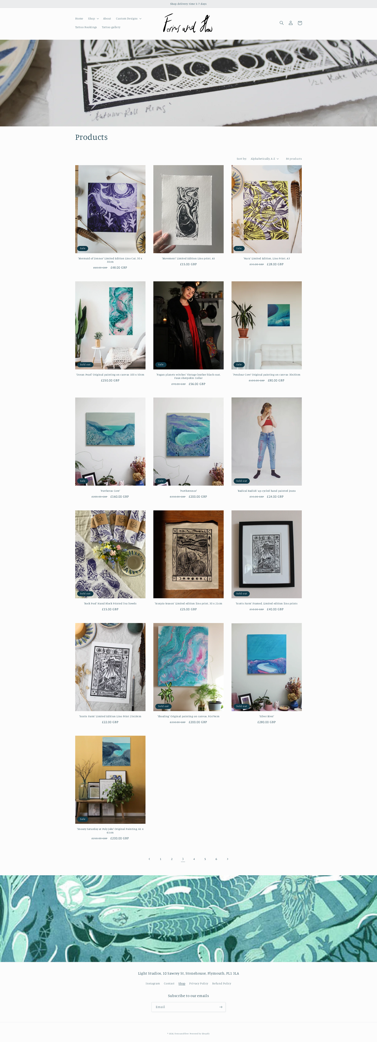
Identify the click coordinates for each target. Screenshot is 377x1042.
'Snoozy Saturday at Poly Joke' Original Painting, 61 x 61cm (110, 830)
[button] (93, 18)
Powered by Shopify (200, 1033)
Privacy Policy (198, 983)
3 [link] (183, 859)
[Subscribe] (220, 1007)
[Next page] (227, 858)
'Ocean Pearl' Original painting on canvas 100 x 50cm (110, 374)
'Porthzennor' (188, 490)
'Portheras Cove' (110, 490)
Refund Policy (221, 983)
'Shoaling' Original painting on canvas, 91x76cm (188, 716)
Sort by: (242, 158)
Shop (181, 983)
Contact (169, 983)
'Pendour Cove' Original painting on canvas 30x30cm (266, 374)
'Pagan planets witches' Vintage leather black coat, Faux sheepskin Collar (188, 376)
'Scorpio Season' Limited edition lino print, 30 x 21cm (188, 603)
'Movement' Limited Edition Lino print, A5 (188, 258)
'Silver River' (266, 716)
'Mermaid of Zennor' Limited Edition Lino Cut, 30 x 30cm (110, 260)
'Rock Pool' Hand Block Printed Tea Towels (110, 603)
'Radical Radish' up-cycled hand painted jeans (267, 490)
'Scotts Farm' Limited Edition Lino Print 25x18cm (110, 716)
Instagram (153, 983)
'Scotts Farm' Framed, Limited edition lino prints (267, 603)
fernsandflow (182, 1033)
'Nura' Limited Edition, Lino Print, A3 (266, 258)
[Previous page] (149, 858)
